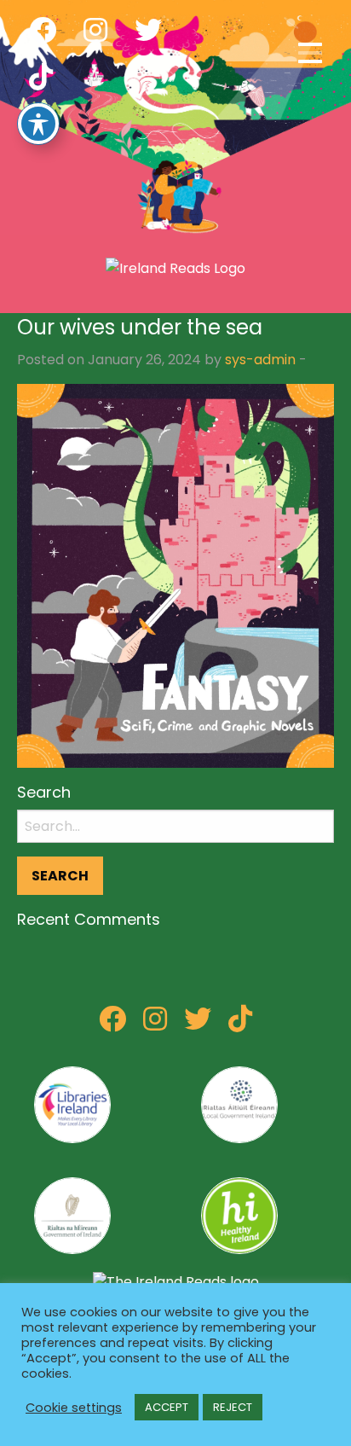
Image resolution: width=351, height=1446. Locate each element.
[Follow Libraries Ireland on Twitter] (197, 1024)
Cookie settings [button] (74, 1407)
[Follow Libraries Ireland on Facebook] (112, 1024)
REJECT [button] (232, 1407)
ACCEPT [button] (166, 1407)
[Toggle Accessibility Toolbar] (38, 123)
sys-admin (260, 359)
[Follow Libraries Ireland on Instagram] (155, 1024)
